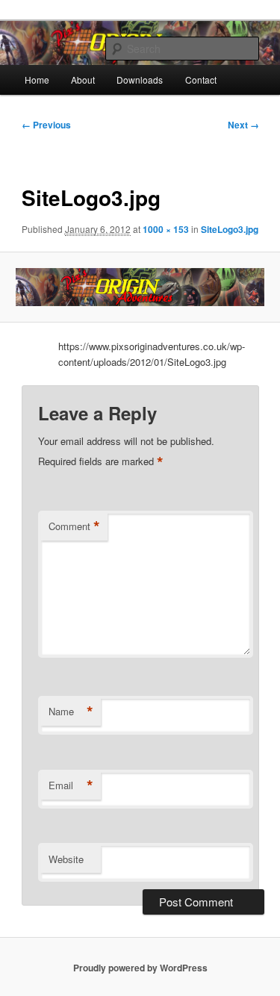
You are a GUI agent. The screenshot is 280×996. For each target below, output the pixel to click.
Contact (201, 79)
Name (71, 711)
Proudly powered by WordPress (140, 967)
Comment (74, 526)
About (83, 79)
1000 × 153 (166, 229)
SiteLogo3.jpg (229, 229)
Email (71, 785)
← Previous (46, 124)
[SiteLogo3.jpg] (140, 287)
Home (37, 79)
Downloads (139, 79)
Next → (243, 124)
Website (66, 859)
